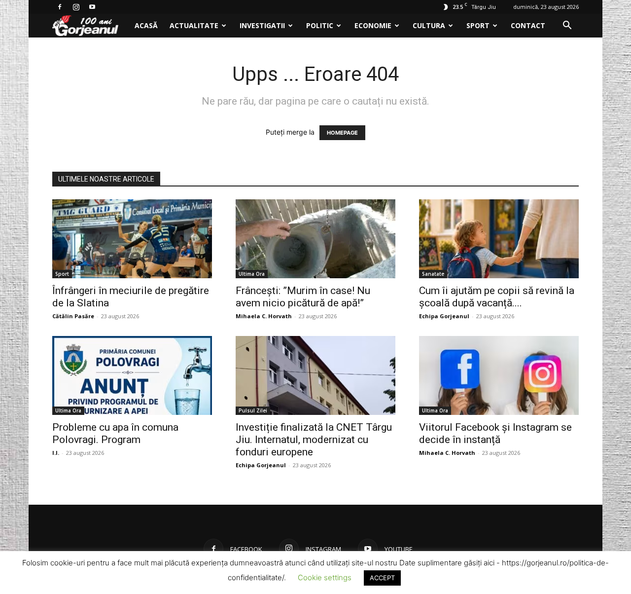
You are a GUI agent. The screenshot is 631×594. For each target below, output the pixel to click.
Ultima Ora (252, 273)
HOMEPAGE (342, 132)
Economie (372, 25)
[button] (567, 26)
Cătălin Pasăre (73, 316)
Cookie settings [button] (324, 577)
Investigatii (262, 25)
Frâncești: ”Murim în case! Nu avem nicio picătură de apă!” (303, 297)
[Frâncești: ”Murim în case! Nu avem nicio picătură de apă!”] (315, 238)
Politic (319, 25)
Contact (528, 25)
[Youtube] (92, 7)
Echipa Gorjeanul (444, 316)
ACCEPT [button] (382, 578)
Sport (478, 25)
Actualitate (194, 25)
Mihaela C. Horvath (264, 316)
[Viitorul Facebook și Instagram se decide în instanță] (499, 375)
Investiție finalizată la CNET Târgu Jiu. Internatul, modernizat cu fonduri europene (314, 439)
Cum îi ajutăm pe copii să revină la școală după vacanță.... (496, 297)
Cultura (429, 25)
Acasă (146, 25)
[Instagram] (76, 7)
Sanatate (433, 273)
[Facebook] (59, 7)
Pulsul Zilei (253, 410)
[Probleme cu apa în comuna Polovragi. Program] (132, 375)
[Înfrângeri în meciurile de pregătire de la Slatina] (132, 238)
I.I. (55, 452)
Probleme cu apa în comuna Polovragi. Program (115, 433)
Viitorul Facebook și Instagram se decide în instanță (495, 433)
